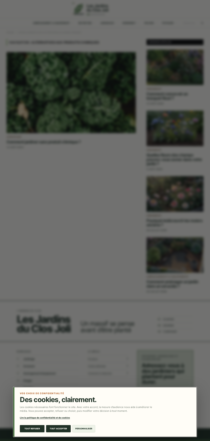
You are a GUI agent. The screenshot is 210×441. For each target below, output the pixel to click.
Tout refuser (32, 428)
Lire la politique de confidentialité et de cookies (45, 417)
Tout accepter (58, 428)
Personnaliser (83, 428)
